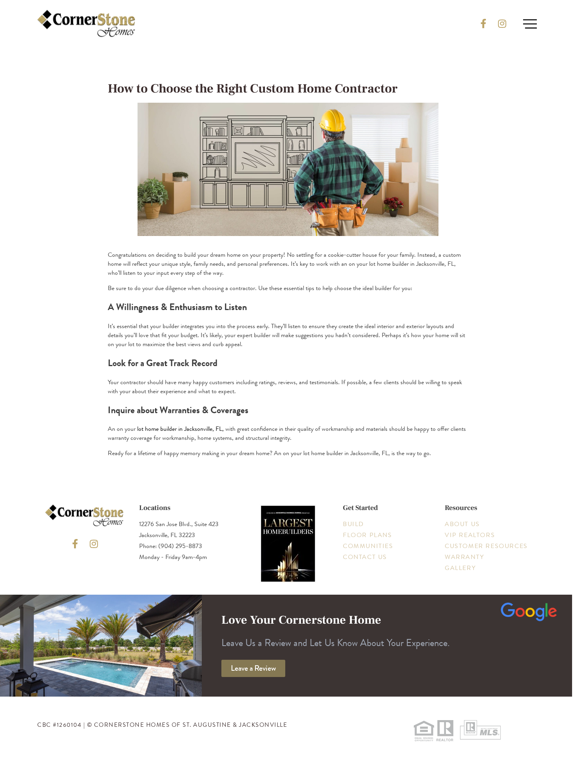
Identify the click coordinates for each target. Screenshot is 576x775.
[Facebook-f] (483, 23)
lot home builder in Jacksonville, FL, (180, 428)
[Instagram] (502, 23)
